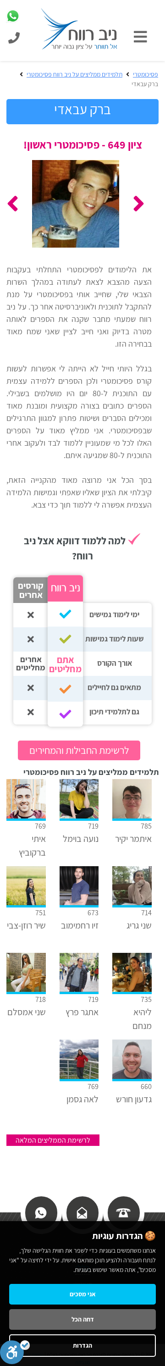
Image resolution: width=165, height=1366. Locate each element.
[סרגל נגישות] (15, 1352)
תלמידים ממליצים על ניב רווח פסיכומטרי (74, 74)
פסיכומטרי (145, 74)
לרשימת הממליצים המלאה (53, 1140)
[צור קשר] (82, 1211)
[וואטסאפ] (40, 1211)
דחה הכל (83, 1319)
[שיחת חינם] (123, 1211)
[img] (143, 37)
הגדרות (82, 1345)
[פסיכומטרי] (79, 28)
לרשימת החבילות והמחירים (79, 750)
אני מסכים (83, 1294)
